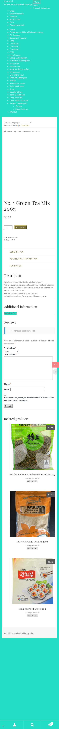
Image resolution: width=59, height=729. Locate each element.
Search (32, 725)
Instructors (15, 66)
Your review (10, 354)
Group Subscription (18, 57)
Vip (15, 131)
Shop (12, 11)
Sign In (22, 710)
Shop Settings (21, 109)
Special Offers (16, 92)
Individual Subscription (20, 60)
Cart (12, 40)
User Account (16, 97)
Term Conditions (17, 94)
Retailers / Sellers (17, 83)
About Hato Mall (17, 25)
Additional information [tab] (23, 259)
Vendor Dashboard (18, 103)
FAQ (12, 22)
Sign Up (15, 710)
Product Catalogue (41, 8)
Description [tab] (16, 252)
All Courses (15, 35)
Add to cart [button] (32, 481)
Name (7, 384)
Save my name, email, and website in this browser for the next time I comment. (29, 399)
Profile (13, 80)
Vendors (13, 16)
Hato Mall (8, 1)
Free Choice (15, 55)
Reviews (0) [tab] (15, 265)
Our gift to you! (17, 75)
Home (35, 5)
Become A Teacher (18, 38)
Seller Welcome (17, 13)
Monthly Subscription (19, 69)
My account (15, 19)
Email (7, 389)
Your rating (10, 348)
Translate (24, 125)
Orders (18, 106)
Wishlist (13, 112)
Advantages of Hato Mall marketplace (26, 32)
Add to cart (20, 227)
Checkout (14, 43)
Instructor (14, 63)
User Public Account (19, 100)
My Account (14, 725)
